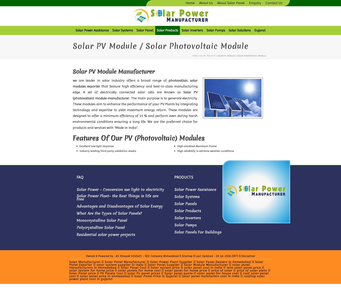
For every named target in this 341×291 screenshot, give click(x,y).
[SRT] (235, 256)
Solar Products (187, 211)
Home (195, 56)
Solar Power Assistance (92, 30)
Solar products (167, 30)
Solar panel (145, 30)
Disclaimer (248, 256)
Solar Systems (122, 30)
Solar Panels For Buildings (197, 232)
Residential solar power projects (106, 234)
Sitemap (187, 256)
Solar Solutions (240, 30)
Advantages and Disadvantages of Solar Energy (120, 206)
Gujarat (260, 30)
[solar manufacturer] (170, 16)
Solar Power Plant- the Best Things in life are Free (117, 197)
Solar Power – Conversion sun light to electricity (120, 189)
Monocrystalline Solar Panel (102, 220)
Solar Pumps (216, 30)
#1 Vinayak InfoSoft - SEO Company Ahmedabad (148, 256)
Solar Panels (185, 203)
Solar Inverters (192, 30)
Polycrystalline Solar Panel (101, 227)
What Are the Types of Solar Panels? (109, 213)
